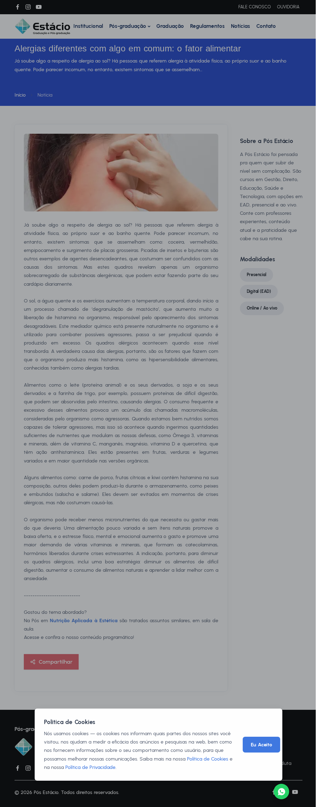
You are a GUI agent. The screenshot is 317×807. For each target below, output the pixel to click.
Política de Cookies (207, 759)
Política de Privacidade (90, 767)
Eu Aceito (261, 745)
